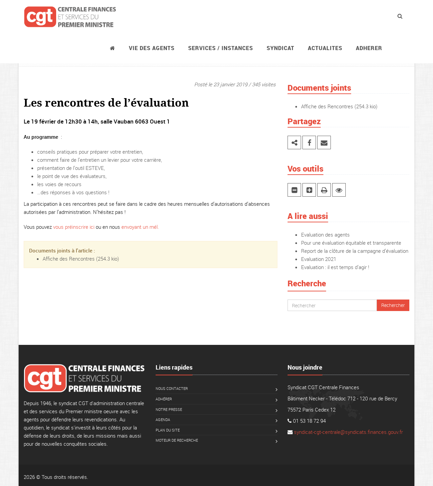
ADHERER (369, 48)
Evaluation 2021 (318, 259)
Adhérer (164, 398)
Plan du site (168, 430)
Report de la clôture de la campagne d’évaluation (354, 250)
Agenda (163, 419)
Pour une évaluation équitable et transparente (351, 242)
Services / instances (220, 48)
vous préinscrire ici (73, 226)
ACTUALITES (325, 48)
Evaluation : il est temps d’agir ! (335, 267)
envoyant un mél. (140, 226)
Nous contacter (172, 388)
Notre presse (169, 409)
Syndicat (280, 48)
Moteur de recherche (177, 440)
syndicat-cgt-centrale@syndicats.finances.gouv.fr (348, 431)
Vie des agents (152, 48)
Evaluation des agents (325, 234)
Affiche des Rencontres (69, 258)
